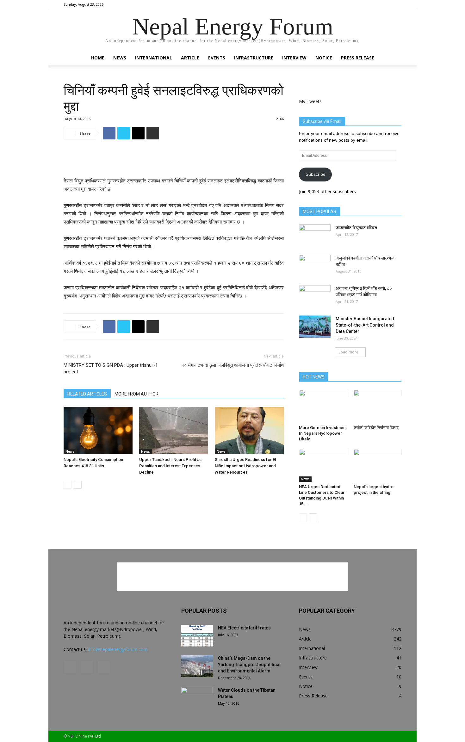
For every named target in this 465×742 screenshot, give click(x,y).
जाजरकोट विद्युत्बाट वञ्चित (356, 227)
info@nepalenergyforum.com (118, 649)
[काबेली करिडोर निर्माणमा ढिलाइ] (378, 406)
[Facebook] (376, 4)
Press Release (357, 58)
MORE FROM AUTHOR (136, 393)
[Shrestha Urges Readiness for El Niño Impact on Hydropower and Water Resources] (249, 430)
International (153, 58)
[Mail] (386, 4)
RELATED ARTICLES (87, 393)
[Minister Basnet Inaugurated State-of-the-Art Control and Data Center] (315, 327)
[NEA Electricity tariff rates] (197, 636)
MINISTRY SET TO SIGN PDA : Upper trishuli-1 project (111, 368)
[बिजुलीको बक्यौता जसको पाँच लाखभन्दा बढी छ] (315, 266)
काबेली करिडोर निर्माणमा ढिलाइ (376, 427)
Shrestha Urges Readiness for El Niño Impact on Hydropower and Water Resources (245, 466)
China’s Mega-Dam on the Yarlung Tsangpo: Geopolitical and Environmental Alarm (249, 664)
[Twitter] (396, 4)
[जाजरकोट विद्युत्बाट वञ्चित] (315, 235)
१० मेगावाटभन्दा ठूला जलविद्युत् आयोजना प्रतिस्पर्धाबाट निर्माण (232, 365)
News (119, 58)
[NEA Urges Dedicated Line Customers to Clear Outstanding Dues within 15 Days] (323, 465)
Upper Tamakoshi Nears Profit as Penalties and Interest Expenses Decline (170, 466)
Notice (323, 58)
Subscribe (316, 174)
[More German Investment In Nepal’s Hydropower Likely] (323, 406)
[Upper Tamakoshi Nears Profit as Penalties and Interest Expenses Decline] (173, 430)
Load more (348, 352)
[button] (393, 58)
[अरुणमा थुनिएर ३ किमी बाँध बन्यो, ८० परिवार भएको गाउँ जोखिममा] (315, 296)
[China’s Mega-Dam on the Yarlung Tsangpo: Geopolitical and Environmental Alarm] (197, 666)
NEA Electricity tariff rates (244, 627)
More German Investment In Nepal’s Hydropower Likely (323, 433)
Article (190, 58)
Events (216, 58)
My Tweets (310, 101)
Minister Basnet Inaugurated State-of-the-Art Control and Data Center (365, 325)
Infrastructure (253, 58)
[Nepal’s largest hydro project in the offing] (378, 465)
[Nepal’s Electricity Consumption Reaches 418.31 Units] (98, 430)
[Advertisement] (174, 160)
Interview (294, 58)
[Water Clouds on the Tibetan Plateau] (197, 698)
